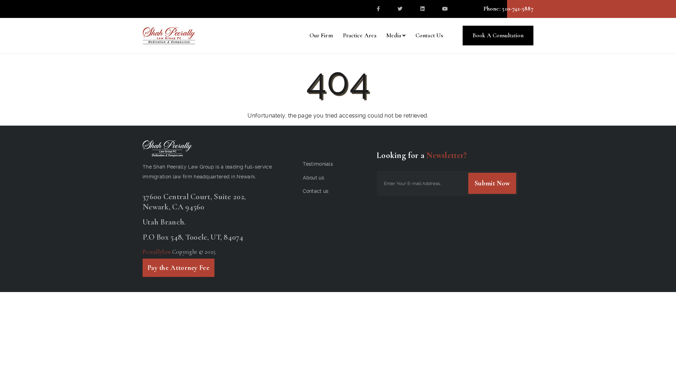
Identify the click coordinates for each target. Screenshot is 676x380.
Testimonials (318, 164)
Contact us (316, 191)
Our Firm (321, 35)
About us (313, 177)
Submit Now (492, 183)
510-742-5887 (517, 8)
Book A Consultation (498, 35)
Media (393, 35)
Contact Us (429, 35)
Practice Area (359, 35)
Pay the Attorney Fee (178, 268)
